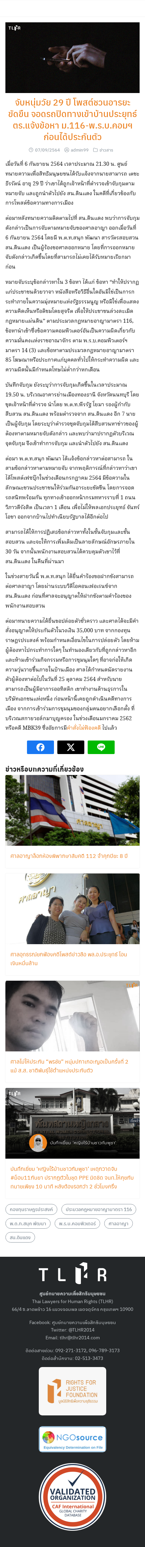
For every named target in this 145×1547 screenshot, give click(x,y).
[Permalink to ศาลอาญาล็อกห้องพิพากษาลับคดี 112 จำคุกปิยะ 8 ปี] (72, 809)
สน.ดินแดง (20, 1237)
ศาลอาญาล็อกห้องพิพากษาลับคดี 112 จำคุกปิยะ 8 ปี (69, 856)
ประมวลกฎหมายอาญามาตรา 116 (99, 1209)
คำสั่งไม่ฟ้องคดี (84, 728)
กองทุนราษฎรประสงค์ (31, 1209)
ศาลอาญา (118, 1223)
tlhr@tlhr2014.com (80, 1337)
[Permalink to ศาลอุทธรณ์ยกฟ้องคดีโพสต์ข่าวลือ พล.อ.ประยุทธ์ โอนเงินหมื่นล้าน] (72, 908)
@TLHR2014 (81, 1329)
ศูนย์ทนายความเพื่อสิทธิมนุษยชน (84, 1322)
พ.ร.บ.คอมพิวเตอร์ (77, 1223)
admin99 (80, 149)
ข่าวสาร (106, 149)
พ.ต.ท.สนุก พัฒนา (28, 1223)
